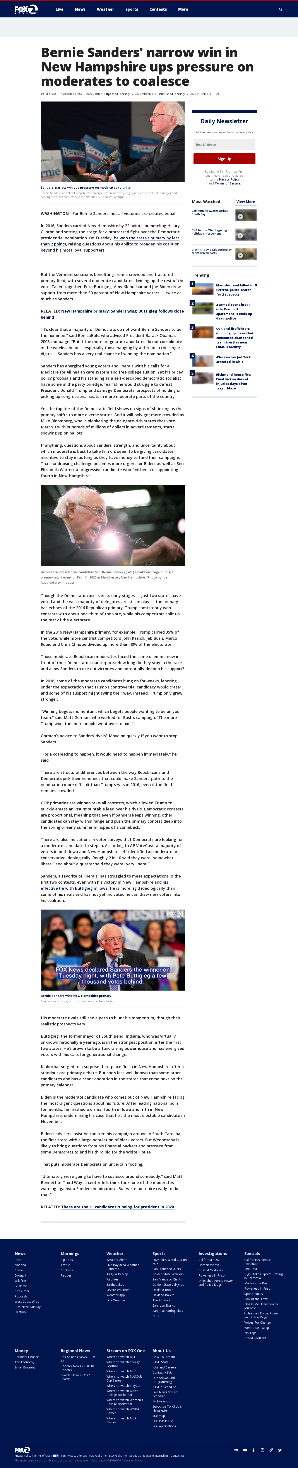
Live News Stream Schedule (165, 1394)
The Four (250, 1269)
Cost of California (211, 1270)
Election (20, 1312)
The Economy (24, 1362)
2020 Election (94, 94)
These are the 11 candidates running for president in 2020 (117, 1206)
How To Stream (163, 1357)
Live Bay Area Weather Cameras (122, 1267)
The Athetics (161, 1300)
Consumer (22, 1291)
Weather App (115, 1295)
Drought (20, 1275)
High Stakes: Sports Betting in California (263, 1276)
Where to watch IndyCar (123, 1385)
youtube (244, 1450)
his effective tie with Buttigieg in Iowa (104, 885)
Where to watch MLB (121, 1371)
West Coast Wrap (27, 1301)
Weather (114, 1253)
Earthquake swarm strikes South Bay (210, 212)
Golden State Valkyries (168, 1284)
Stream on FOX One (125, 1350)
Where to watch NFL (121, 1357)
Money (21, 1350)
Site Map (158, 1416)
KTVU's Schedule (164, 1387)
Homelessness (209, 1265)
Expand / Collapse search (280, 9)
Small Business (25, 1367)
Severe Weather (117, 1290)
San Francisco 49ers (166, 1269)
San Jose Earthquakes (167, 1311)
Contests (67, 1270)
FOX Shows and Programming (163, 1380)
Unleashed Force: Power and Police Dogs (216, 1283)
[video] (246, 215)
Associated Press (71, 94)
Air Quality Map (117, 1274)
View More (245, 201)
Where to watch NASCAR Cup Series (124, 1378)
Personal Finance (27, 1357)
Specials (252, 1253)
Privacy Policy (229, 179)
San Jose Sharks (163, 1305)
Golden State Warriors (168, 1274)
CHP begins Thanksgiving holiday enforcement (209, 231)
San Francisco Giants (167, 1279)
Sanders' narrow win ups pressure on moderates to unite (86, 187)
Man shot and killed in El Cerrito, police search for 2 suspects (236, 289)
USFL (156, 1316)
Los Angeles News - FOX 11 (78, 1359)
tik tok (271, 1450)
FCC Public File (162, 1421)
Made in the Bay (255, 1283)
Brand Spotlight (255, 1338)
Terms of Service (227, 183)
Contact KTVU (162, 1372)
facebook (253, 1450)
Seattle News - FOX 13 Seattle (76, 1377)
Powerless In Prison (212, 1275)
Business (21, 1286)
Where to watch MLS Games (121, 1420)
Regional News (75, 1350)
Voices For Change (257, 1322)
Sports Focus (253, 1294)
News (20, 1253)
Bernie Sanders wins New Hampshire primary (76, 996)
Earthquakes (115, 1284)
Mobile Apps (161, 1401)
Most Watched (206, 201)
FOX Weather (115, 1300)
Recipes (66, 1275)
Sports (158, 1253)
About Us (161, 1350)
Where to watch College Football (123, 1364)
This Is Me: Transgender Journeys (261, 1306)
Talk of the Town (256, 1299)
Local (18, 1260)
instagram (262, 1450)
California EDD (209, 1260)
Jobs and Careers (164, 1367)
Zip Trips (67, 1260)
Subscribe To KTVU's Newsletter (167, 1408)
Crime (19, 1270)
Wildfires (21, 1281)
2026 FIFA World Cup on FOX (169, 1262)
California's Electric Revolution (257, 1262)
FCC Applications (164, 1426)
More (183, 9)
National (21, 1265)
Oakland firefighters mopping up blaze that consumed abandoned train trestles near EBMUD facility (235, 337)
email (236, 1450)
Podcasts (21, 1296)
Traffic (65, 1265)
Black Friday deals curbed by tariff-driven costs (212, 251)
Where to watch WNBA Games (122, 1411)
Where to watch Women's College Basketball (124, 1402)
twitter (279, 1450)
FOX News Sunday (28, 1307)
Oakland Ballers (163, 1295)
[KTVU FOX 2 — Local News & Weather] (29, 9)
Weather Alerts (116, 1260)
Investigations (213, 1253)
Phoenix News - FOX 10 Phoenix (77, 1368)
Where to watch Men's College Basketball (122, 1393)
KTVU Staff (160, 1362)
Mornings (70, 1253)
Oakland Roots (162, 1290)
